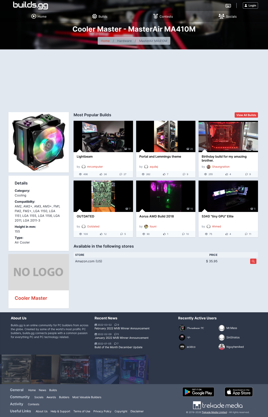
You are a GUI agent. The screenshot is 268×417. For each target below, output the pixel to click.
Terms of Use (81, 411)
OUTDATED (85, 216)
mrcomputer (95, 166)
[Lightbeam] (103, 136)
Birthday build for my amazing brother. (224, 158)
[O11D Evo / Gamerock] (134, 369)
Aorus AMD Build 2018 (156, 216)
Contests (33, 404)
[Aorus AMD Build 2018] (166, 196)
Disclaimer (137, 411)
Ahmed (216, 226)
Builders (64, 397)
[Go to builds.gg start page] (30, 5)
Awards (51, 397)
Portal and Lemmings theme (160, 156)
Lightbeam (85, 156)
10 (191, 208)
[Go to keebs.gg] (228, 5)
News (42, 390)
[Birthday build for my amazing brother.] (228, 136)
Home (105, 41)
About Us (41, 411)
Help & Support (60, 411)
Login (252, 5)
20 (191, 148)
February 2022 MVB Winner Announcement (122, 328)
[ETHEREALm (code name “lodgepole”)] (45, 369)
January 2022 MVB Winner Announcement (122, 337)
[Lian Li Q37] (75, 369)
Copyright (121, 411)
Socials (38, 397)
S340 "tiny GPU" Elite (217, 216)
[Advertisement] (134, 78)
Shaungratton (221, 166)
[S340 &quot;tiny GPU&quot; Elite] (228, 196)
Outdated (93, 226)
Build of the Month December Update (118, 347)
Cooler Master (31, 298)
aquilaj (154, 166)
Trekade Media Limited (214, 412)
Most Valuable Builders (86, 397)
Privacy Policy (102, 411)
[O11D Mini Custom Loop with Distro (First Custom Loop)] (16, 369)
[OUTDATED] (103, 196)
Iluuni (153, 226)
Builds (53, 390)
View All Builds (246, 115)
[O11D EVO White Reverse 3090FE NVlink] (104, 369)
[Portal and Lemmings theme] (166, 136)
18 (129, 148)
